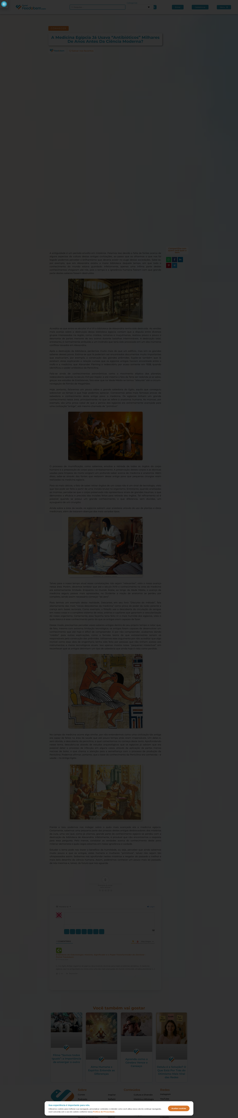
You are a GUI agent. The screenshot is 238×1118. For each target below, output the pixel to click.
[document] (119, 559)
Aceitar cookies (178, 1108)
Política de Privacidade (103, 1112)
